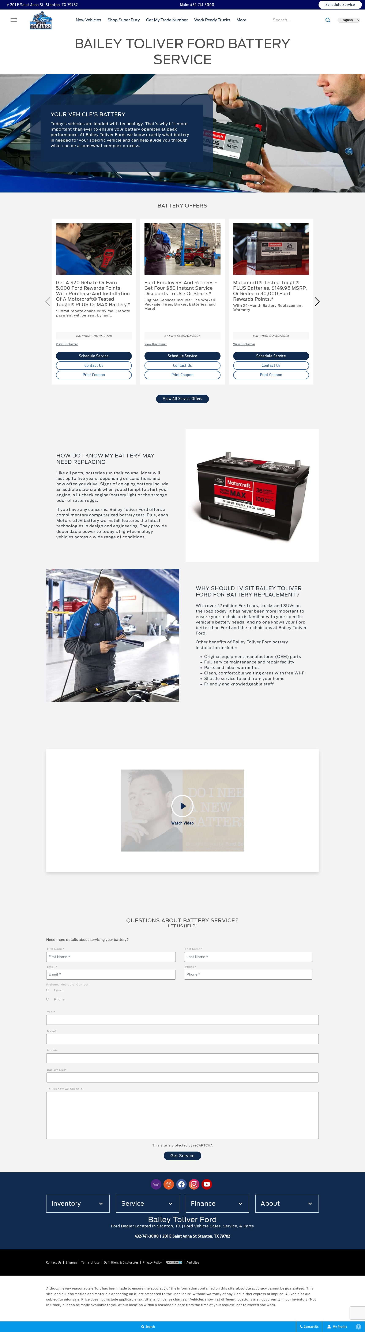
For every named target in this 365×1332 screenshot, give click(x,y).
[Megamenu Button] (13, 20)
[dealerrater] (168, 1184)
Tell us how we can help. (65, 1088)
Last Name (193, 949)
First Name (55, 949)
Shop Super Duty (124, 20)
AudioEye (193, 1262)
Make (52, 1031)
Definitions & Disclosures (121, 1262)
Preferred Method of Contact (67, 984)
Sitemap (71, 1262)
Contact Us (93, 365)
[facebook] (181, 1184)
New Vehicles (88, 20)
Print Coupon (94, 375)
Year (51, 1012)
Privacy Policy (152, 1262)
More (241, 21)
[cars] (156, 1184)
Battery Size (57, 1069)
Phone (190, 966)
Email (52, 966)
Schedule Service (94, 356)
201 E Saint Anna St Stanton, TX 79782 (196, 1236)
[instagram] (194, 1184)
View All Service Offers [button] (182, 398)
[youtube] (207, 1184)
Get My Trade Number (167, 20)
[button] (317, 301)
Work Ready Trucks (212, 20)
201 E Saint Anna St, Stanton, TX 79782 (44, 5)
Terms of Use (90, 1262)
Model (52, 1050)
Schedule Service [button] (340, 4)
